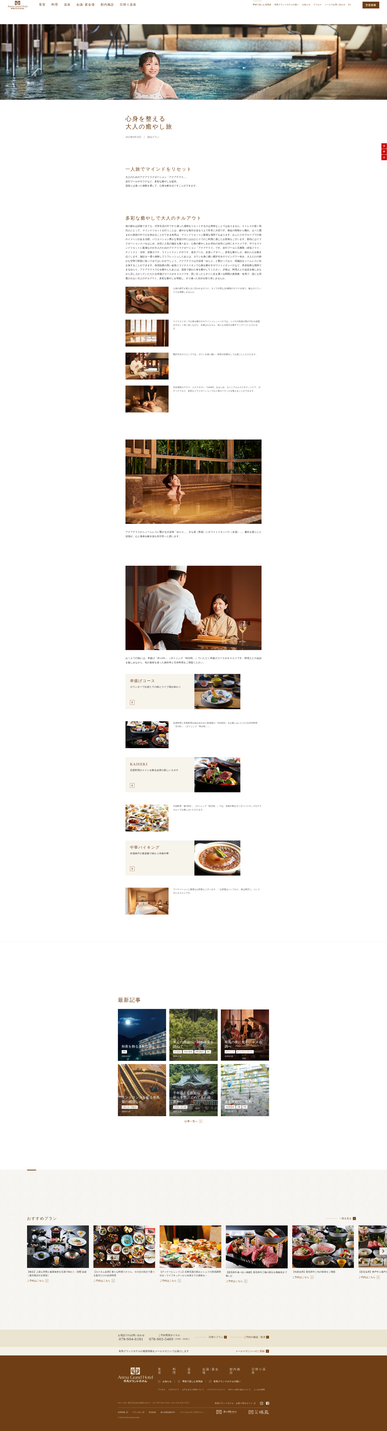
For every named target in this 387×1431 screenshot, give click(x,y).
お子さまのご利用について (193, 1390)
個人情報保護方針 (168, 1412)
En (349, 5)
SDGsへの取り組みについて (239, 1390)
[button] (383, 1251)
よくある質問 (259, 1390)
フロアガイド (173, 1390)
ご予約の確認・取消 (254, 1337)
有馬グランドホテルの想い (286, 5)
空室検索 (371, 5)
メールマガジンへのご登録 (250, 1351)
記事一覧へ (191, 1121)
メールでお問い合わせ (335, 5)
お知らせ (306, 5)
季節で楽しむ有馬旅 (262, 5)
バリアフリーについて (216, 1390)
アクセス (317, 5)
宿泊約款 (152, 1412)
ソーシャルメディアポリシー (191, 1412)
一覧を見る (345, 1218)
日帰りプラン (216, 1337)
